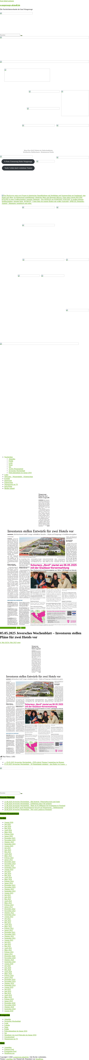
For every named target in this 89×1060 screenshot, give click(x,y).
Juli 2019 (7, 989)
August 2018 (8, 1011)
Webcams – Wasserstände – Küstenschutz (18, 477)
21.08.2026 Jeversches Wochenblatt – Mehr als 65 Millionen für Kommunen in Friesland (34, 806)
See (10, 467)
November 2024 (10, 864)
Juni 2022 (7, 920)
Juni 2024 (7, 873)
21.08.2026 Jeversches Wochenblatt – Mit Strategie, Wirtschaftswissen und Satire (32, 802)
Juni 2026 (7, 826)
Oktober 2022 (9, 913)
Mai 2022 (7, 922)
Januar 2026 (8, 836)
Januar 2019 (8, 1001)
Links (6, 475)
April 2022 (8, 924)
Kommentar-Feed (10, 1051)
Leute (11, 463)
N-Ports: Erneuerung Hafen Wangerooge (18, 161)
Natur (11, 465)
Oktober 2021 (9, 936)
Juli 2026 (7, 824)
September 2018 (10, 1009)
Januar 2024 (8, 883)
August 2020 (8, 964)
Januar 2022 (8, 930)
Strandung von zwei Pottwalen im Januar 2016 (20, 1035)
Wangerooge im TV (11, 484)
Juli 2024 (7, 871)
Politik (11, 461)
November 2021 (10, 934)
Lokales (7, 1025)
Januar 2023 (8, 907)
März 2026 (8, 832)
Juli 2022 (7, 919)
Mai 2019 (7, 993)
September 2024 (10, 867)
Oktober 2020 (9, 960)
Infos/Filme (8, 486)
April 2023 (8, 901)
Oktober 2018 (9, 1007)
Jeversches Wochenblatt (17, 471)
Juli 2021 (7, 942)
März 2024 (8, 879)
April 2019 (8, 995)
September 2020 (10, 962)
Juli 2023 (7, 895)
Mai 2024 (7, 875)
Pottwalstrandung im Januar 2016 (20, 473)
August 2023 (8, 893)
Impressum (8, 480)
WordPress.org (9, 1053)
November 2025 (10, 840)
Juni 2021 (7, 944)
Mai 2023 (7, 899)
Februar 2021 (9, 952)
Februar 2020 (9, 975)
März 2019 (8, 997)
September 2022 (10, 915)
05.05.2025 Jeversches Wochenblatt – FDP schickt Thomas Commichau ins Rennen (34, 762)
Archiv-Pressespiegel (16, 469)
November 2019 (10, 981)
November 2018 (10, 1005)
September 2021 (10, 938)
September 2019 (10, 985)
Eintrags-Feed (9, 1049)
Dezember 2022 (9, 909)
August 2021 (8, 940)
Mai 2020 (7, 970)
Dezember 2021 (9, 932)
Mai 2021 (7, 946)
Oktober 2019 (9, 983)
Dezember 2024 (9, 862)
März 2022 (8, 926)
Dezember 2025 (9, 838)
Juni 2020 (7, 968)
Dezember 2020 (9, 956)
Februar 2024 (9, 881)
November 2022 (10, 911)
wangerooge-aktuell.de (10, 5)
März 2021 (8, 950)
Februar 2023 (9, 905)
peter (19, 642)
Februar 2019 (9, 999)
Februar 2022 (9, 928)
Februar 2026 (9, 834)
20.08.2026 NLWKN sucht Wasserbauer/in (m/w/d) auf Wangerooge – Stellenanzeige (33, 807)
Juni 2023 (7, 897)
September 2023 (10, 891)
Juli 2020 (7, 966)
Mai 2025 (7, 852)
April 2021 (8, 948)
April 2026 (8, 830)
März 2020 (8, 973)
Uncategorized (9, 1037)
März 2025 (8, 856)
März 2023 (8, 903)
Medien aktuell (9, 488)
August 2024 (8, 869)
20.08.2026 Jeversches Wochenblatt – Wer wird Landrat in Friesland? (28, 809)
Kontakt (7, 478)
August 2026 (8, 822)
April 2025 (8, 854)
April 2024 (8, 877)
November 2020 (10, 958)
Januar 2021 (8, 954)
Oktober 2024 (9, 865)
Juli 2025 (7, 848)
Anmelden (8, 1047)
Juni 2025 (7, 850)
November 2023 (10, 887)
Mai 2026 (7, 828)
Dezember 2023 (9, 885)
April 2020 (8, 972)
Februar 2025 (9, 858)
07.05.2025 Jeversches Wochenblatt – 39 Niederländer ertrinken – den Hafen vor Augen (35, 764)
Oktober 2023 (9, 889)
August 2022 (8, 917)
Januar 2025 (8, 860)
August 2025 (8, 846)
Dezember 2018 (9, 1003)
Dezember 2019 (9, 979)
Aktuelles (12, 459)
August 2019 (8, 987)
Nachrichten (8, 457)
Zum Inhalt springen (7, 1)
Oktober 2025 (9, 842)
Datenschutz (8, 482)
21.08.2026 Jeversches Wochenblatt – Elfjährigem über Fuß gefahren (28, 804)
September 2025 (10, 844)
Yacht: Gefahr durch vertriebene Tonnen (18, 168)
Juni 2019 (7, 991)
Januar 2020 (8, 977)
